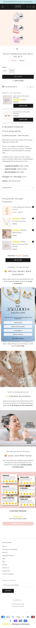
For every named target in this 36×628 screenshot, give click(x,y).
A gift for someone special (18, 326)
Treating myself (18, 322)
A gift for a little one (18, 334)
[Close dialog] (33, 288)
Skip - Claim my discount (18, 338)
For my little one (18, 330)
